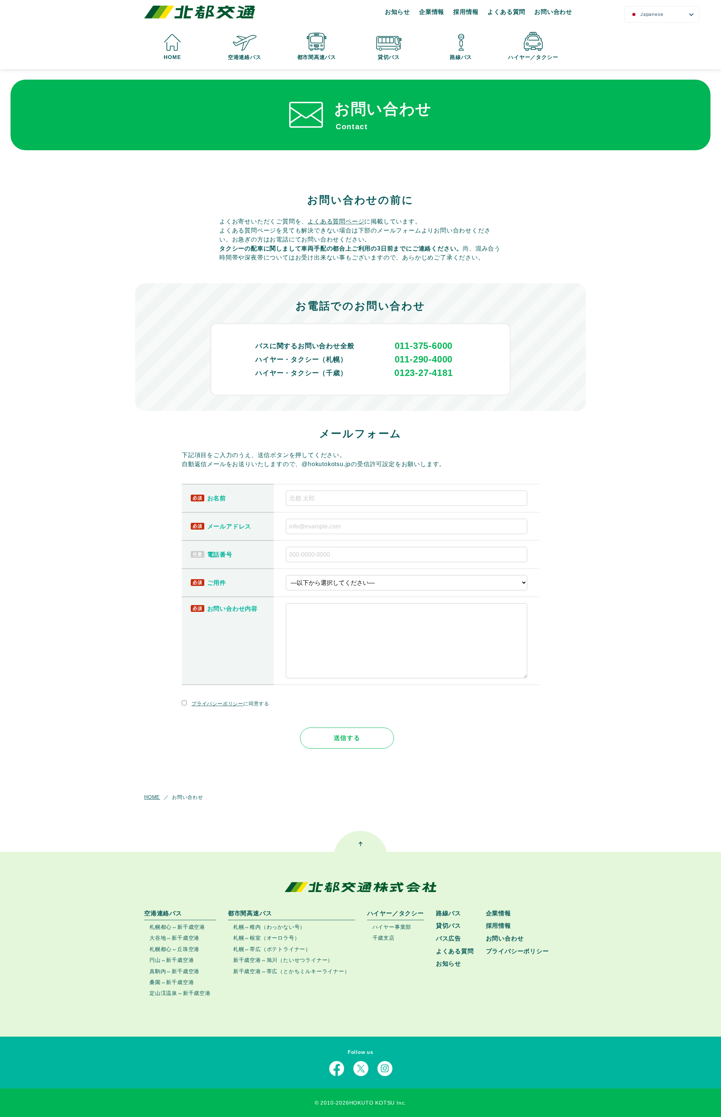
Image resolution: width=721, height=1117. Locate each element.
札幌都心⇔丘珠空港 (174, 949)
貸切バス (389, 57)
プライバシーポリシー (217, 703)
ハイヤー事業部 (392, 927)
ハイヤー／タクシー (533, 57)
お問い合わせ (553, 12)
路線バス (461, 57)
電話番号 (219, 554)
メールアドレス (229, 526)
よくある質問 (506, 12)
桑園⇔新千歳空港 (171, 982)
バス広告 (448, 938)
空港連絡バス (244, 57)
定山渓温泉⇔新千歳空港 (180, 993)
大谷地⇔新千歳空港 (174, 938)
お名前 (216, 498)
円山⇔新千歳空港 (171, 960)
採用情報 (465, 12)
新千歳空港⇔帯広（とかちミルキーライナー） (291, 971)
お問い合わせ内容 (232, 608)
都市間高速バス (316, 57)
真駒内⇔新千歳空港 (174, 971)
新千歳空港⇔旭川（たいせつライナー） (283, 960)
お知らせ (397, 12)
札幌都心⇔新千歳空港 (177, 927)
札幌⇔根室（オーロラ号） (266, 938)
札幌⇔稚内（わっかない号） (269, 927)
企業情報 (431, 12)
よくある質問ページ (336, 221)
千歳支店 (384, 938)
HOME (172, 57)
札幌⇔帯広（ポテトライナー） (272, 949)
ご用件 (216, 583)
